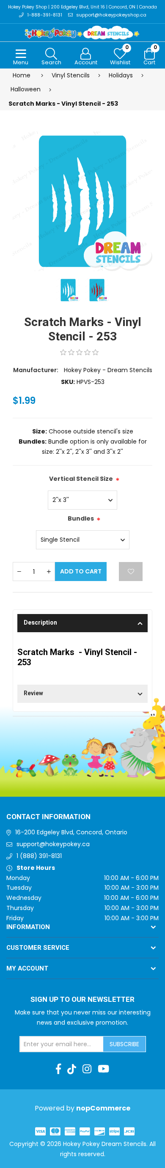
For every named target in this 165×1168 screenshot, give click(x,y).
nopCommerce (103, 1108)
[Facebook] (58, 1069)
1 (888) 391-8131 (39, 856)
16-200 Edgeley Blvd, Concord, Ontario (71, 832)
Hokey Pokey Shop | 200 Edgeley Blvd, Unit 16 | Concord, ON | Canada (82, 7)
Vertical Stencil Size (81, 478)
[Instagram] (86, 1069)
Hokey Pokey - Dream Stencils (108, 370)
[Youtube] (103, 1069)
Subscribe (124, 1044)
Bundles (81, 518)
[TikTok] (71, 1069)
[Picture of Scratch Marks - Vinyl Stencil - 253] (82, 200)
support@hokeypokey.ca (53, 844)
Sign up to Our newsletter (82, 999)
